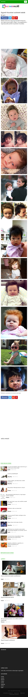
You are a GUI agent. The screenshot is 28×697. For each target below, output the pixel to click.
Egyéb (2, 687)
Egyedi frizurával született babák (13, 12)
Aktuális (2, 678)
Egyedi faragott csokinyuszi (8, 640)
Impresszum (16, 693)
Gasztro (2, 685)
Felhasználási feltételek (14, 694)
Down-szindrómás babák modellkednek (11, 576)
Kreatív (2, 682)
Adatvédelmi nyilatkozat (8, 693)
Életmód (2, 679)
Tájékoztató (22, 693)
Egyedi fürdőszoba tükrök (7, 597)
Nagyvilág (3, 684)
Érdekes (2, 681)
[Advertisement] (14, 38)
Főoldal (3, 1)
